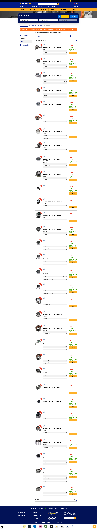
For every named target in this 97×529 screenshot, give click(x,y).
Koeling (53, 9)
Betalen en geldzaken (21, 515)
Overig (73, 9)
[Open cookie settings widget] (2, 527)
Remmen (63, 9)
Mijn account (20, 520)
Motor (22, 9)
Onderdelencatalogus (24, 25)
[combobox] (30, 20)
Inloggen (75, 6)
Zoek (73, 16)
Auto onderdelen (22, 6)
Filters (38, 36)
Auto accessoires (50, 6)
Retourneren (20, 518)
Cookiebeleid (35, 518)
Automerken (31, 6)
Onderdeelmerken (40, 6)
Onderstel (33, 9)
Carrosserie (43, 9)
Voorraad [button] (22, 41)
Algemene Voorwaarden (51, 522)
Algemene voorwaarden (37, 515)
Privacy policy (59, 522)
